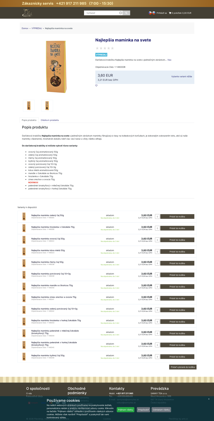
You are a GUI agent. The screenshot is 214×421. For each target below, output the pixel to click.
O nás (29, 393)
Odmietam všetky (161, 409)
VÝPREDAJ (37, 28)
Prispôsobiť (143, 409)
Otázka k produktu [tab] (50, 120)
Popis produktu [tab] (29, 120)
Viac (169, 60)
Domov (25, 28)
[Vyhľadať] (126, 13)
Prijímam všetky (125, 409)
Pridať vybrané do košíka (183, 367)
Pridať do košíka (177, 216)
